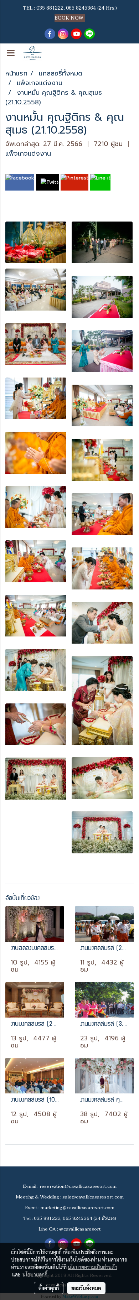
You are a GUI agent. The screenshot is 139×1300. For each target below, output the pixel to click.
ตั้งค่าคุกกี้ (48, 1288)
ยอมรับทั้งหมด (86, 1288)
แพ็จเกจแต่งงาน (28, 153)
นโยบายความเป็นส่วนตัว (92, 1267)
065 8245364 (81, 8)
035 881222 (49, 8)
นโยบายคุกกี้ (34, 1274)
